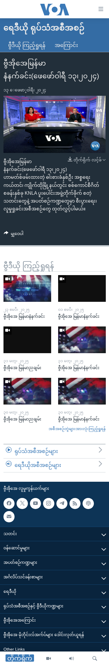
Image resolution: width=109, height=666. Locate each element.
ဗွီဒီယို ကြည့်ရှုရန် (26, 45)
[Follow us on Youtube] (35, 503)
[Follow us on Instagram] (48, 503)
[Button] (14, 235)
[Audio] (71, 658)
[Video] (48, 658)
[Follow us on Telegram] (61, 503)
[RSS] (75, 503)
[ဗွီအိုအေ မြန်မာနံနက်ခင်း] (27, 288)
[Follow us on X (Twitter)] (22, 503)
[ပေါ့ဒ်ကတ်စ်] (88, 503)
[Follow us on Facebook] (9, 503)
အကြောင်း (66, 45)
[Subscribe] (9, 516)
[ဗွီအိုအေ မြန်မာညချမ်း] (27, 339)
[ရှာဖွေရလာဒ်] (94, 658)
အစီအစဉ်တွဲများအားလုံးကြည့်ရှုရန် (77, 429)
